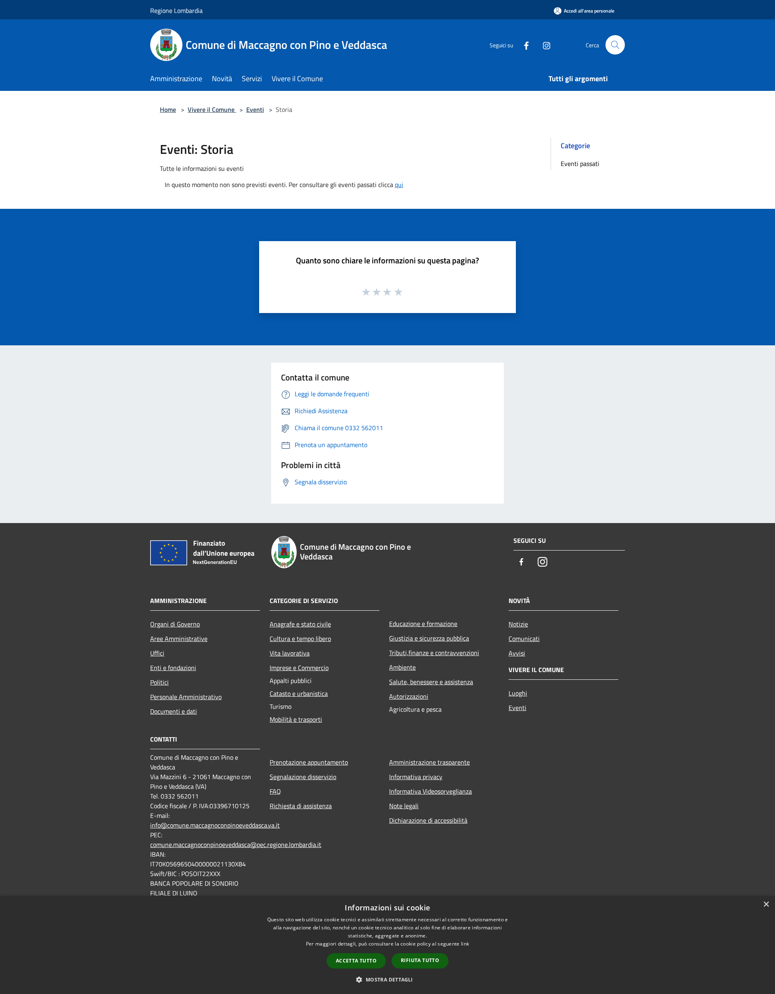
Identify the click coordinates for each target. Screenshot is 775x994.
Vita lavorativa (290, 653)
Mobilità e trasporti (296, 719)
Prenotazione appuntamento (309, 762)
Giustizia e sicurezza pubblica (429, 638)
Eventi (255, 109)
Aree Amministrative (178, 638)
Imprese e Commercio (299, 667)
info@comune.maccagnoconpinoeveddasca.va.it (215, 825)
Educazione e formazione (423, 623)
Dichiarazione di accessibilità (428, 820)
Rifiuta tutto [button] (420, 960)
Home (168, 109)
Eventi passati (580, 163)
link (465, 943)
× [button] (766, 905)
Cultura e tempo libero (300, 638)
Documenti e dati (173, 711)
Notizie (518, 624)
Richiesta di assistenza (301, 806)
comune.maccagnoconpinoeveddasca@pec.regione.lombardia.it (235, 844)
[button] (387, 979)
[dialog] (387, 945)
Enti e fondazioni (173, 667)
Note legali (404, 806)
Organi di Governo (175, 624)
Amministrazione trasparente (429, 762)
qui (399, 184)
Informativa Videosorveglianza (430, 791)
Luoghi (518, 693)
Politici (159, 682)
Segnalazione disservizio (303, 777)
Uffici (157, 653)
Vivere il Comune (212, 109)
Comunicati (524, 638)
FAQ (275, 791)
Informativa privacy (415, 777)
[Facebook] (523, 44)
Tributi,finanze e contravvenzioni (434, 653)
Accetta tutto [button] (356, 960)
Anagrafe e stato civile (300, 624)
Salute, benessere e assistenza (431, 682)
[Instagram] (543, 44)
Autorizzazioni (408, 696)
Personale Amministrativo (186, 697)
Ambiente (402, 667)
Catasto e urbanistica (299, 693)
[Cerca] (615, 45)
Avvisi (517, 653)
